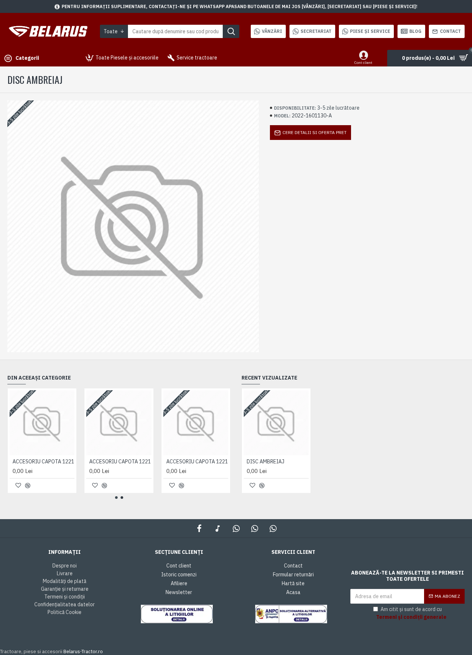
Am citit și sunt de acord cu (411, 613)
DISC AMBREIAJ (265, 461)
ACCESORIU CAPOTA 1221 (43, 461)
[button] (116, 497)
